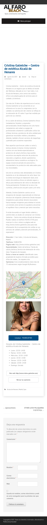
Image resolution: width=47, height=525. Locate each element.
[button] (23, 283)
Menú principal (25, 21)
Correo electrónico (11, 477)
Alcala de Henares (12, 389)
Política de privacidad (9, 522)
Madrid (21, 389)
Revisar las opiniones (23, 380)
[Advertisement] (23, 43)
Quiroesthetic (9, 408)
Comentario (11, 439)
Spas (24, 389)
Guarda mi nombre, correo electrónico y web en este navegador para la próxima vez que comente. (23, 495)
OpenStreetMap (32, 298)
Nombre (10, 467)
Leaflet (27, 298)
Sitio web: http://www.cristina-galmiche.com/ (23, 373)
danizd (24, 77)
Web (8, 484)
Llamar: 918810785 (23, 338)
